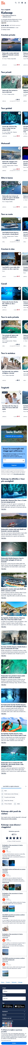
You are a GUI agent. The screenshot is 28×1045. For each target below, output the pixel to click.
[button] (11, 52)
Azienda (4, 1015)
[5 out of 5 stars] (14, 848)
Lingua (4, 988)
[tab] (11, 786)
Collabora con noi (6, 1018)
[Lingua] (22, 3)
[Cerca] (16, 3)
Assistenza (5, 1011)
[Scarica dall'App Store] (19, 1006)
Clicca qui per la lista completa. (9, 819)
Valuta (4, 995)
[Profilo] (25, 3)
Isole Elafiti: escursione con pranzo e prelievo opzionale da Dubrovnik (13, 915)
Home (2, 982)
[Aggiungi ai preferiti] (19, 39)
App (3, 1003)
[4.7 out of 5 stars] (14, 838)
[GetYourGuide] (3, 3)
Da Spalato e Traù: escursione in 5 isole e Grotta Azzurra (12, 846)
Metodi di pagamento (7, 1021)
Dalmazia (14, 982)
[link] (11, 52)
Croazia (8, 982)
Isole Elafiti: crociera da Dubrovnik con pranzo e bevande (13, 870)
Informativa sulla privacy (19, 474)
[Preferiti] (19, 3)
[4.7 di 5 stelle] (5, 25)
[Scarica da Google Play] (7, 1006)
